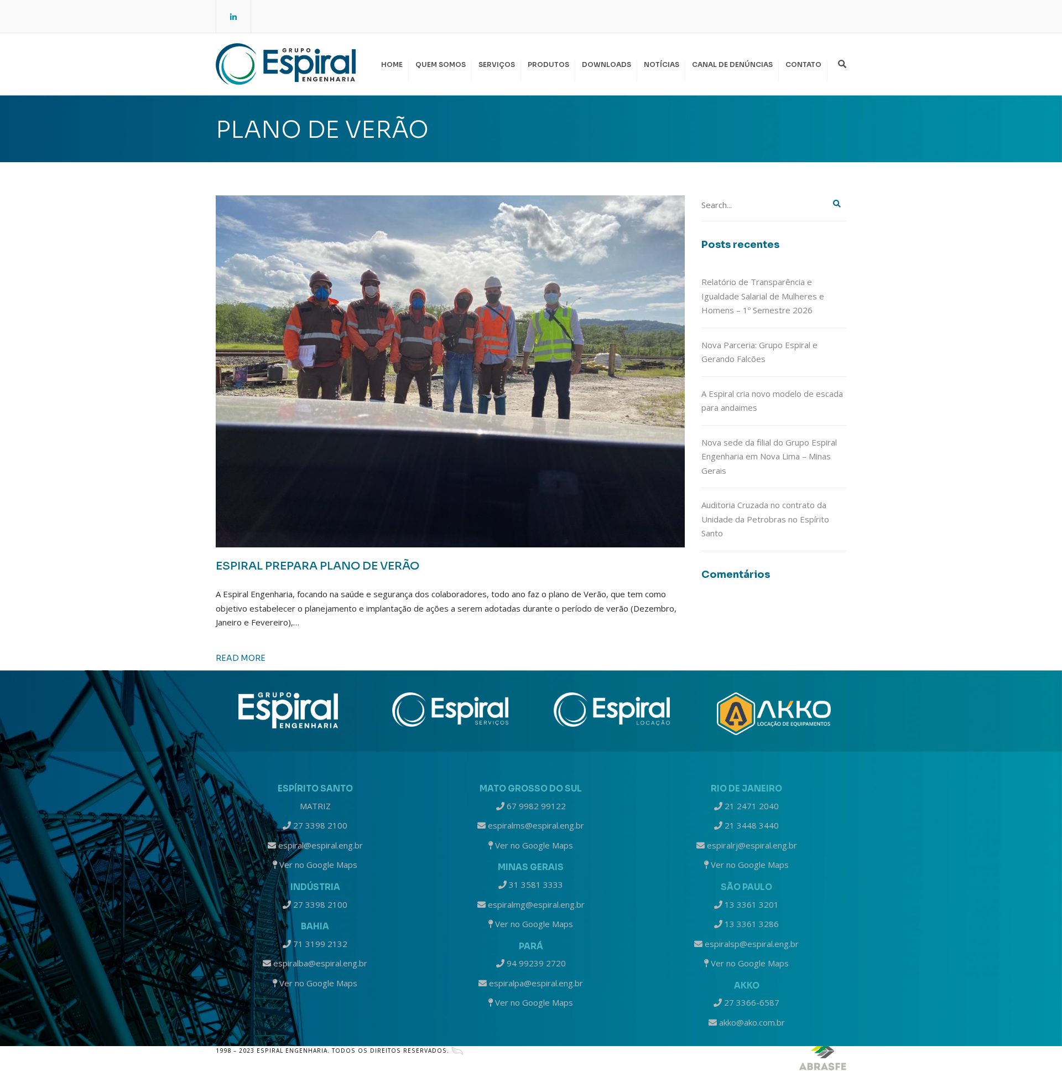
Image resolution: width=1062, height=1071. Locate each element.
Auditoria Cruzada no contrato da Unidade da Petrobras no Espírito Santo (765, 519)
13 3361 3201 (750, 904)
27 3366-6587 (750, 1002)
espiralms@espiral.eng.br (535, 825)
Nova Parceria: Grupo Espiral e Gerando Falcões (759, 352)
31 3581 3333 (535, 884)
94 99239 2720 (535, 963)
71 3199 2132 (319, 943)
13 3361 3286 (750, 923)
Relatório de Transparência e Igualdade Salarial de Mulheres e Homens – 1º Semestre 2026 (762, 295)
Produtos (548, 64)
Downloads (606, 64)
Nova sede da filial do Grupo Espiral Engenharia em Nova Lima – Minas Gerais (769, 456)
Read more (241, 658)
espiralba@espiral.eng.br (319, 963)
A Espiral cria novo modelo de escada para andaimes (772, 400)
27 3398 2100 (319, 825)
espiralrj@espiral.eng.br (751, 845)
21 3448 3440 (750, 825)
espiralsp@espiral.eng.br (750, 943)
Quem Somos (440, 64)
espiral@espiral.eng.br (319, 845)
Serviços (496, 64)
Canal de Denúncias (732, 64)
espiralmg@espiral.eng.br (535, 904)
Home (392, 64)
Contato (803, 64)
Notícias (661, 64)
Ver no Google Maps (317, 864)
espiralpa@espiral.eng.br (535, 983)
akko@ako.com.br (751, 1022)
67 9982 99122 (535, 805)
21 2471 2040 (750, 805)
